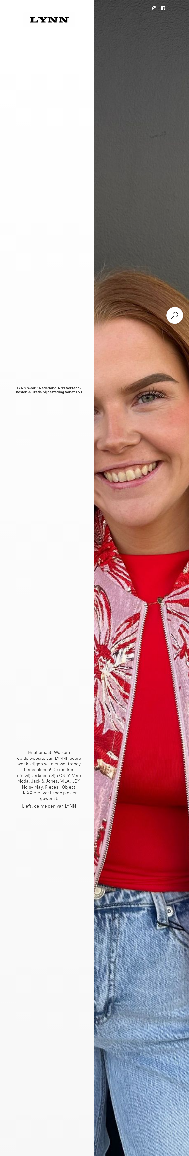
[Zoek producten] (174, 315)
